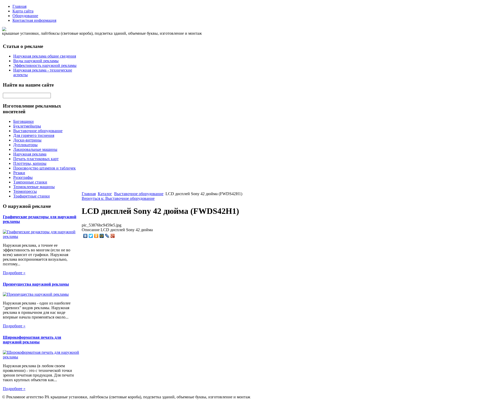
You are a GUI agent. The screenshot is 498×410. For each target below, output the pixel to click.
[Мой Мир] (102, 235)
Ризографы (23, 177)
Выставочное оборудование (38, 131)
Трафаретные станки (31, 196)
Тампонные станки (30, 182)
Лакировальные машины (35, 149)
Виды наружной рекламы (36, 61)
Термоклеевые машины (34, 187)
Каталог (105, 194)
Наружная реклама (29, 154)
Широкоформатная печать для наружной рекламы (32, 339)
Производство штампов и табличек (44, 168)
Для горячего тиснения (33, 135)
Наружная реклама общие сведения (44, 56)
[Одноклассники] (96, 235)
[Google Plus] (112, 235)
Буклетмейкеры (27, 126)
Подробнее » (14, 273)
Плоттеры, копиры (29, 163)
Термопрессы (25, 191)
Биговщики (23, 121)
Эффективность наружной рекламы (45, 65)
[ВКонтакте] (85, 235)
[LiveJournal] (107, 235)
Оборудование (25, 15)
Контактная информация (34, 20)
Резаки (19, 173)
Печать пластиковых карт (36, 159)
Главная (19, 6)
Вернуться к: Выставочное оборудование (118, 198)
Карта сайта (22, 11)
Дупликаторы (25, 145)
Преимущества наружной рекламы (36, 284)
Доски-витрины (27, 140)
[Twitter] (91, 235)
